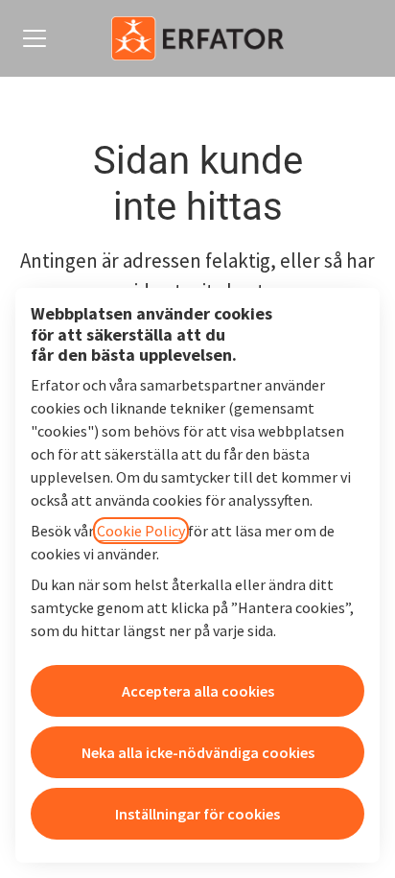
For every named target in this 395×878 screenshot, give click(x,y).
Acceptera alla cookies (198, 690)
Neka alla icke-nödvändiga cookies (197, 752)
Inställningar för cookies (197, 813)
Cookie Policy (141, 530)
